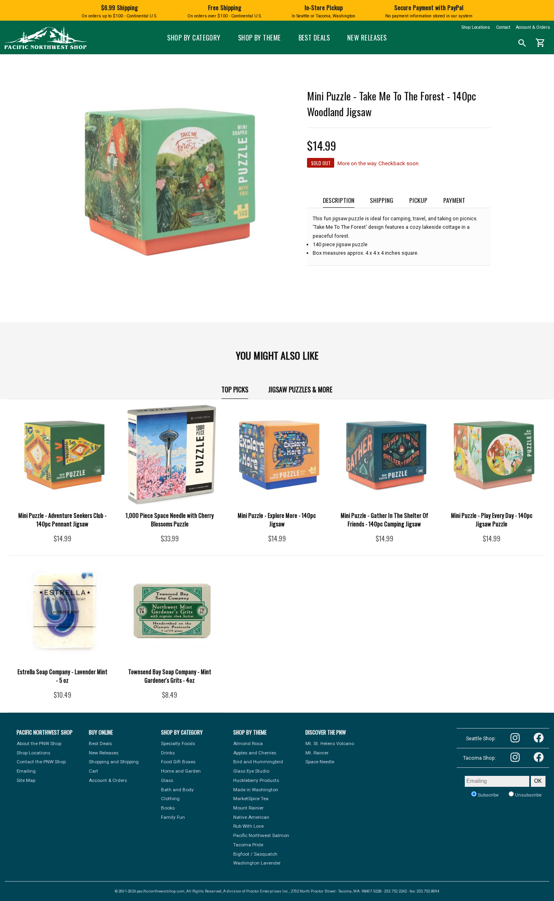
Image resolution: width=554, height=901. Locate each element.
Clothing (170, 798)
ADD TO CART (73, 541)
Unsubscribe (527, 795)
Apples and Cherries (254, 753)
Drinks (168, 753)
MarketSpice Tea (250, 798)
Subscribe (487, 795)
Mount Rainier (248, 808)
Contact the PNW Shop (41, 762)
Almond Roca (248, 743)
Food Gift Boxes (178, 762)
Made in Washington (255, 789)
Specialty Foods (178, 743)
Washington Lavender (257, 863)
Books (168, 808)
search (522, 43)
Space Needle (319, 762)
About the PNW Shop (39, 743)
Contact (503, 27)
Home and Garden (181, 771)
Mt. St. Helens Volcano (329, 743)
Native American (251, 817)
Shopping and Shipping (114, 762)
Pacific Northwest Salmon (261, 835)
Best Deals (314, 37)
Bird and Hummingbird (258, 762)
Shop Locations (476, 27)
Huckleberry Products (256, 780)
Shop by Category (194, 37)
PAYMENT (454, 199)
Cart (93, 771)
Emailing (26, 771)
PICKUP (418, 199)
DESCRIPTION (338, 199)
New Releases (367, 37)
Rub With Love (248, 826)
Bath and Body (177, 789)
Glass (167, 780)
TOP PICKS (234, 389)
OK (538, 781)
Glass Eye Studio (251, 771)
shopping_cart (540, 43)
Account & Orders (533, 27)
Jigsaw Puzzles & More (300, 389)
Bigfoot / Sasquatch (255, 854)
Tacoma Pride (248, 845)
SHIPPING (381, 199)
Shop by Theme (259, 37)
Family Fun (173, 817)
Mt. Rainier (317, 753)
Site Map (26, 780)
